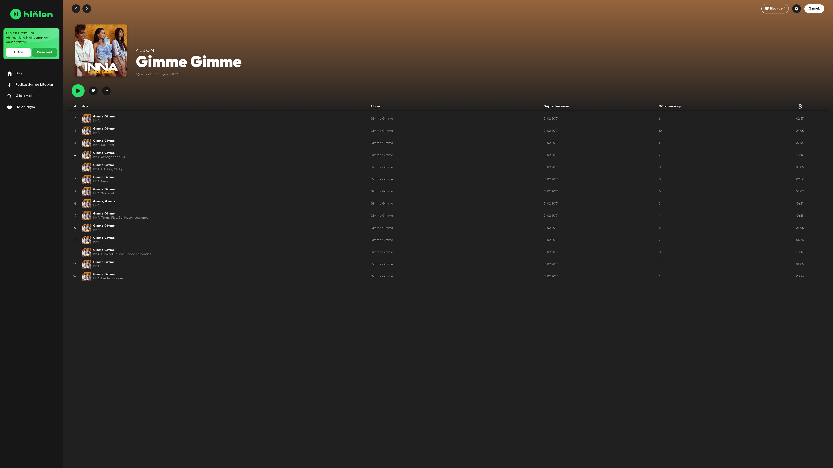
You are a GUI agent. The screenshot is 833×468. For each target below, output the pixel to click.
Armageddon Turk (113, 157)
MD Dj (118, 169)
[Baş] (31, 14)
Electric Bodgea (112, 278)
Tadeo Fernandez (138, 254)
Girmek (814, 8)
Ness (104, 181)
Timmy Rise (109, 217)
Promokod (44, 52)
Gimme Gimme (382, 118)
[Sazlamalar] (796, 8)
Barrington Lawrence (134, 217)
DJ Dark (106, 169)
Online (18, 52)
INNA (96, 120)
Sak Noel (107, 144)
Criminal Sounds (113, 254)
